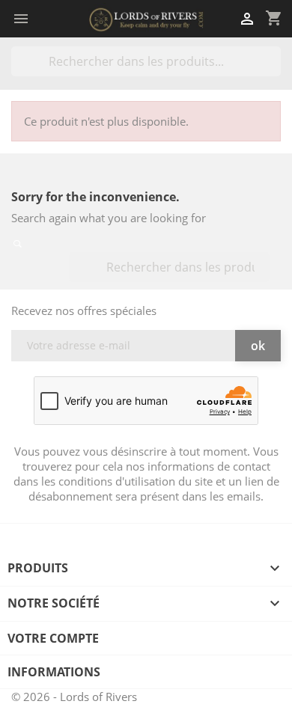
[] (274, 72)
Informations (53, 672)
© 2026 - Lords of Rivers (74, 696)
